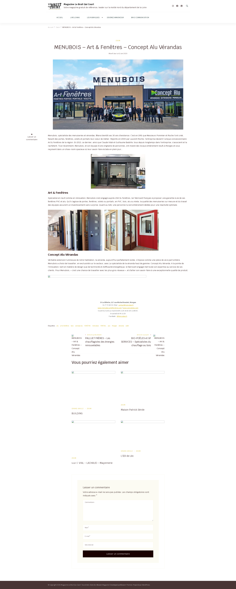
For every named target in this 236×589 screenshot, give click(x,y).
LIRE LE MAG (75, 17)
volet (127, 326)
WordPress (146, 585)
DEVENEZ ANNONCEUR (115, 17)
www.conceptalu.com (130, 308)
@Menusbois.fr (122, 316)
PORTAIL (103, 326)
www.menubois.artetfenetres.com (110, 308)
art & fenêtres (64, 326)
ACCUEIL (60, 17)
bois (72, 326)
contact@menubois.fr (126, 305)
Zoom (118, 40)
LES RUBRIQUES (93, 17)
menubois (95, 326)
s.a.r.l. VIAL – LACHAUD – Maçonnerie (92, 462)
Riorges (114, 326)
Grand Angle (78, 408)
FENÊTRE (87, 326)
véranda (121, 326)
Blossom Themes (126, 585)
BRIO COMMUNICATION (140, 17)
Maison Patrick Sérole (132, 409)
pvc (109, 326)
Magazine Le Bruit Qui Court (79, 4)
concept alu (79, 326)
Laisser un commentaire (31, 138)
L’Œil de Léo (127, 455)
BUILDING (77, 413)
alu (58, 326)
